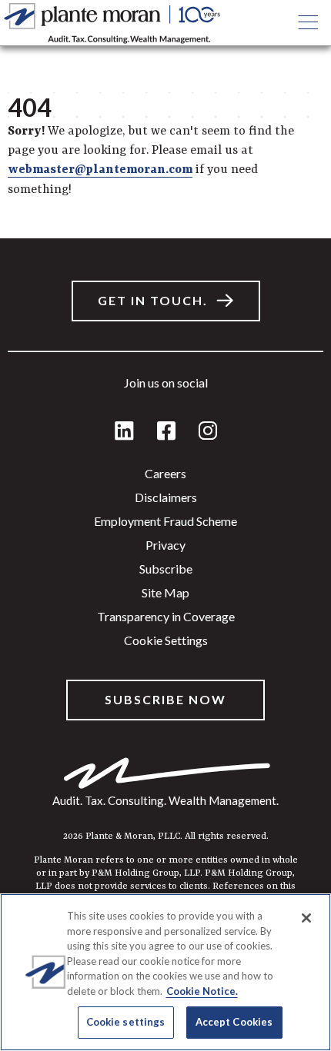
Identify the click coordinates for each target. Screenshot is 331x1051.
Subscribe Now (165, 699)
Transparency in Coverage (166, 616)
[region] (165, 972)
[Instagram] (208, 432)
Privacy (165, 544)
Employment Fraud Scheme (165, 521)
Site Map (165, 592)
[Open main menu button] (308, 23)
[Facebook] (166, 432)
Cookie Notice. (202, 991)
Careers (165, 473)
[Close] (306, 918)
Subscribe (165, 568)
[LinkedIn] (124, 432)
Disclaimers (166, 497)
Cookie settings (166, 640)
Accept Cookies (234, 1022)
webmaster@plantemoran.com (100, 170)
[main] (165, 525)
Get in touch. (153, 300)
